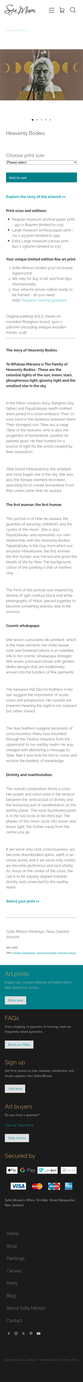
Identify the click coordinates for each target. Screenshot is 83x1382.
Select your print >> (22, 900)
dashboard (31, 1359)
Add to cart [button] (18, 177)
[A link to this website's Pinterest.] (31, 1333)
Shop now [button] (15, 1000)
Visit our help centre (19, 1125)
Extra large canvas (66, 953)
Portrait (22, 30)
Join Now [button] (15, 1088)
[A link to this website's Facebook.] (8, 1333)
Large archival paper (46, 953)
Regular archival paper (24, 953)
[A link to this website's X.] (23, 1333)
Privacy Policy (71, 1359)
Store (9, 30)
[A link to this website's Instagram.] (16, 1333)
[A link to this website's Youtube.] (38, 1333)
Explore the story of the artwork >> (36, 196)
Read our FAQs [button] (19, 1044)
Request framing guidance (44, 299)
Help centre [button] (17, 1138)
